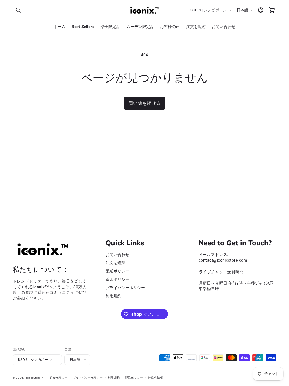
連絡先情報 (155, 377)
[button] (18, 10)
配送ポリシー (117, 271)
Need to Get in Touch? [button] (235, 243)
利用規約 (113, 296)
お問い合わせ (117, 254)
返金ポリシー (117, 279)
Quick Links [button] (125, 243)
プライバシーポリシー (125, 287)
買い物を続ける (144, 103)
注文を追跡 (115, 263)
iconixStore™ (34, 377)
